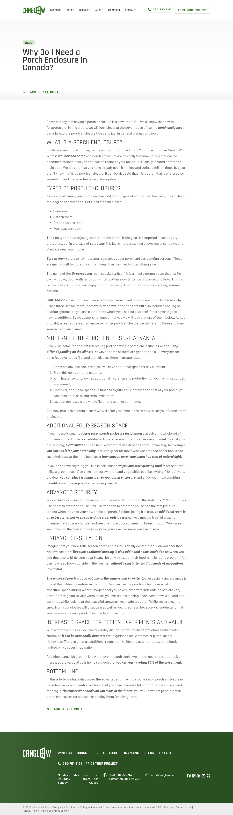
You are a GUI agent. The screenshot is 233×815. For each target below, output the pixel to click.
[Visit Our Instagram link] (198, 775)
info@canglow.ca (162, 775)
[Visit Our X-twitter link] (193, 775)
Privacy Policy (31, 810)
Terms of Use (183, 807)
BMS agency (62, 810)
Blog (29, 42)
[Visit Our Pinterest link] (208, 775)
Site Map (168, 807)
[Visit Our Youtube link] (203, 775)
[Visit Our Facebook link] (189, 775)
